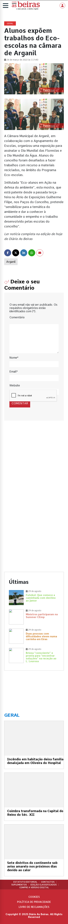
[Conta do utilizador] (62, 5)
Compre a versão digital (34, 887)
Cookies (34, 897)
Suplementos (19, 885)
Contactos (48, 882)
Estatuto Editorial (25, 882)
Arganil (11, 261)
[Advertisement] (34, 465)
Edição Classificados (44, 885)
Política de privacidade (34, 902)
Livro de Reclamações (34, 907)
